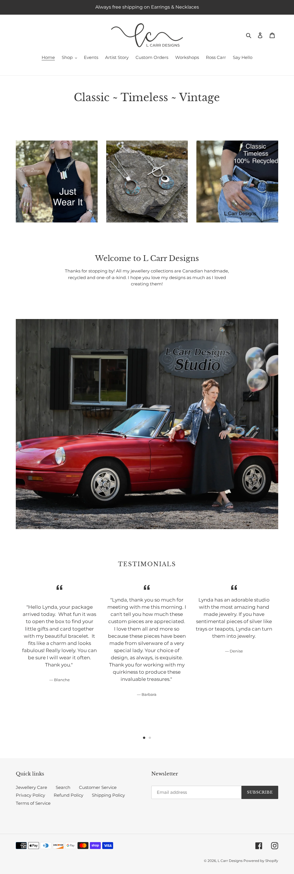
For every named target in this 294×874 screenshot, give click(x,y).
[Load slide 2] (150, 738)
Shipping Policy (108, 795)
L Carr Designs (230, 860)
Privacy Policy (30, 795)
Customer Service (98, 787)
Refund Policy (68, 795)
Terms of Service (33, 803)
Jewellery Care (31, 787)
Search (63, 787)
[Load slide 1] (144, 738)
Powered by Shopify (260, 860)
